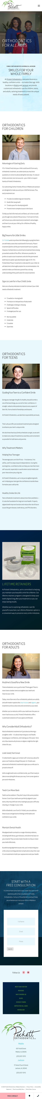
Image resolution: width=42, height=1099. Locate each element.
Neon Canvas (32, 1089)
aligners (33, 702)
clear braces (24, 702)
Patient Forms (21, 1002)
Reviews (21, 990)
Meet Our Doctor (21, 987)
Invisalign (21, 1010)
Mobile (16, 85)
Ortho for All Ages (21, 1006)
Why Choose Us (21, 994)
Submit (10, 949)
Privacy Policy (30, 1087)
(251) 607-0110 (21, 1056)
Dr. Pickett (5, 240)
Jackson (25, 85)
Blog (21, 998)
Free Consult (12, 1096)
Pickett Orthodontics (14, 79)
